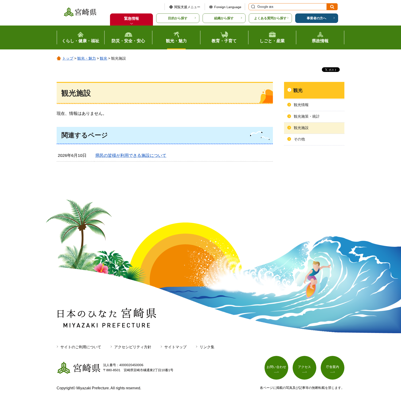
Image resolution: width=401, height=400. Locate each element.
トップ (67, 58)
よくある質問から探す (270, 18)
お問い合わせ (276, 367)
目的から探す (178, 18)
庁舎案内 (332, 367)
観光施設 (301, 128)
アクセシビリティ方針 (132, 347)
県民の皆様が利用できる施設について (130, 155)
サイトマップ (175, 347)
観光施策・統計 (307, 116)
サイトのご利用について (80, 347)
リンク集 (207, 347)
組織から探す (224, 18)
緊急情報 (131, 18)
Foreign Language (227, 7)
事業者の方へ (316, 18)
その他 (299, 139)
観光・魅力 (86, 58)
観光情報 (301, 105)
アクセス (304, 367)
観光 (103, 58)
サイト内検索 (252, 7)
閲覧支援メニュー (187, 7)
